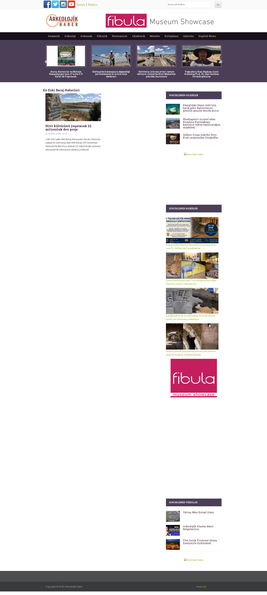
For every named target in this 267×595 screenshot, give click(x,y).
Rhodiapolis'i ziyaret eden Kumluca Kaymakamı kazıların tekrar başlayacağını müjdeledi (201, 123)
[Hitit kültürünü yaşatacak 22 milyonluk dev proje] (73, 107)
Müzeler (155, 36)
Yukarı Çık (201, 586)
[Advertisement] (103, 180)
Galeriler (188, 36)
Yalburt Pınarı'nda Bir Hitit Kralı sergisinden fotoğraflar (200, 136)
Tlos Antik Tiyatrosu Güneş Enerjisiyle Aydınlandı (200, 542)
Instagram (63, 4)
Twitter (55, 4)
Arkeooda (86, 36)
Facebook (47, 4)
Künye (80, 5)
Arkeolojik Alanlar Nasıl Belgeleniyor (198, 528)
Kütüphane (171, 36)
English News (207, 36)
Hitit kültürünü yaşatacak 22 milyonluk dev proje (68, 127)
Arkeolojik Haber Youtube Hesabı (71, 4)
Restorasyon (119, 36)
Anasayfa (54, 36)
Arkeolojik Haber (74, 586)
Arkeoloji (70, 36)
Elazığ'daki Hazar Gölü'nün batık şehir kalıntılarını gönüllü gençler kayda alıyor (201, 108)
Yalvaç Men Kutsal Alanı (198, 512)
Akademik (138, 36)
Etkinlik (102, 36)
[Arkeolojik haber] (62, 20)
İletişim (92, 5)
